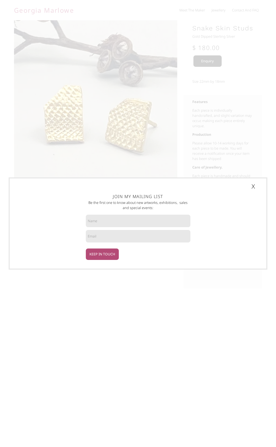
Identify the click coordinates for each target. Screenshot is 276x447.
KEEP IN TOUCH (102, 254)
